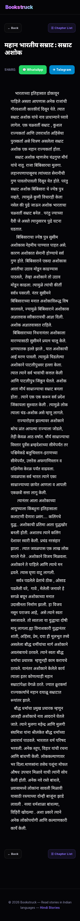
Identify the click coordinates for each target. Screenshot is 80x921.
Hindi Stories (50, 907)
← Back (13, 28)
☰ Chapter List (61, 28)
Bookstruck (19, 7)
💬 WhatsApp (32, 69)
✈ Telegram (62, 69)
